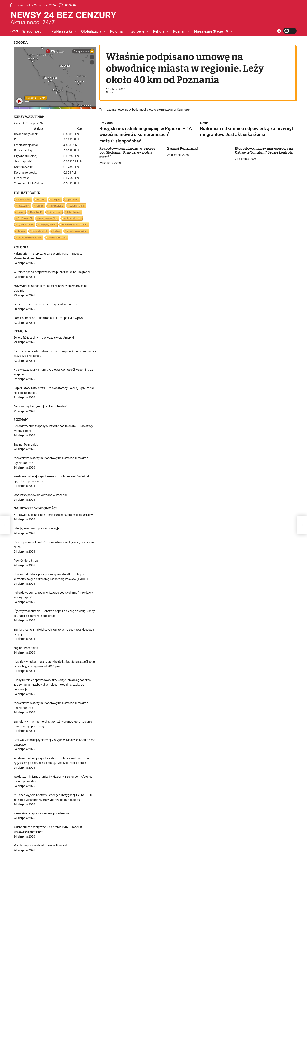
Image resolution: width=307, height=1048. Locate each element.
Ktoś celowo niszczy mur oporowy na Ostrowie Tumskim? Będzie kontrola (264, 150)
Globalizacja (91, 31)
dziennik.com (77, 205)
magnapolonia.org (47, 218)
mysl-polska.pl (25, 224)
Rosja (20, 212)
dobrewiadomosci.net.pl (74, 224)
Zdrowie (137, 31)
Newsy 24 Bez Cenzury (63, 15)
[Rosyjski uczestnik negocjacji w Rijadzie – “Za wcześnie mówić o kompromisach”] (5, 525)
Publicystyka (61, 31)
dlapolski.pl (36, 212)
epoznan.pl (72, 199)
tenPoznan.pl (25, 218)
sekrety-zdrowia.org (76, 231)
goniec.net (54, 212)
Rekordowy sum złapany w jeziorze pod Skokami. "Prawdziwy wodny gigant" (127, 152)
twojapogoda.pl (47, 224)
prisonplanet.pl (39, 231)
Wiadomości (32, 31)
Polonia (116, 31)
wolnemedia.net (72, 218)
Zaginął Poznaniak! (182, 148)
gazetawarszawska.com (29, 237)
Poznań (179, 31)
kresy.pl (55, 199)
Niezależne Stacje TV (211, 31)
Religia (158, 31)
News (109, 92)
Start (14, 31)
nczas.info (23, 205)
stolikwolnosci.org (57, 237)
